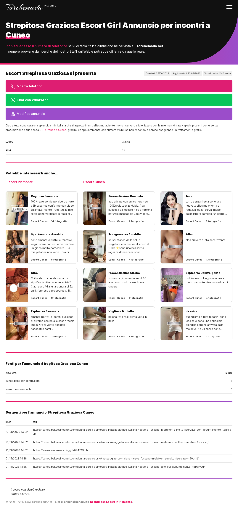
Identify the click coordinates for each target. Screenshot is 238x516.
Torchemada (24, 7)
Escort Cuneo (94, 182)
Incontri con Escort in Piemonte (110, 501)
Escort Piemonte (20, 182)
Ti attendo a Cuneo (54, 130)
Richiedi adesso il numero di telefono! (36, 46)
